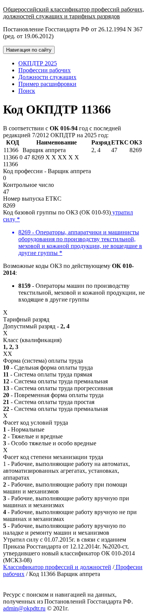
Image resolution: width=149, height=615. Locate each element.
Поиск (26, 91)
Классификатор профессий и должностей (57, 567)
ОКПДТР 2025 (37, 63)
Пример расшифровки (47, 84)
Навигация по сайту (29, 50)
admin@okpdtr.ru (24, 608)
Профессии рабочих (44, 70)
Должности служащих (47, 77)
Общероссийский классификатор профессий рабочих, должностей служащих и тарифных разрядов (73, 12)
